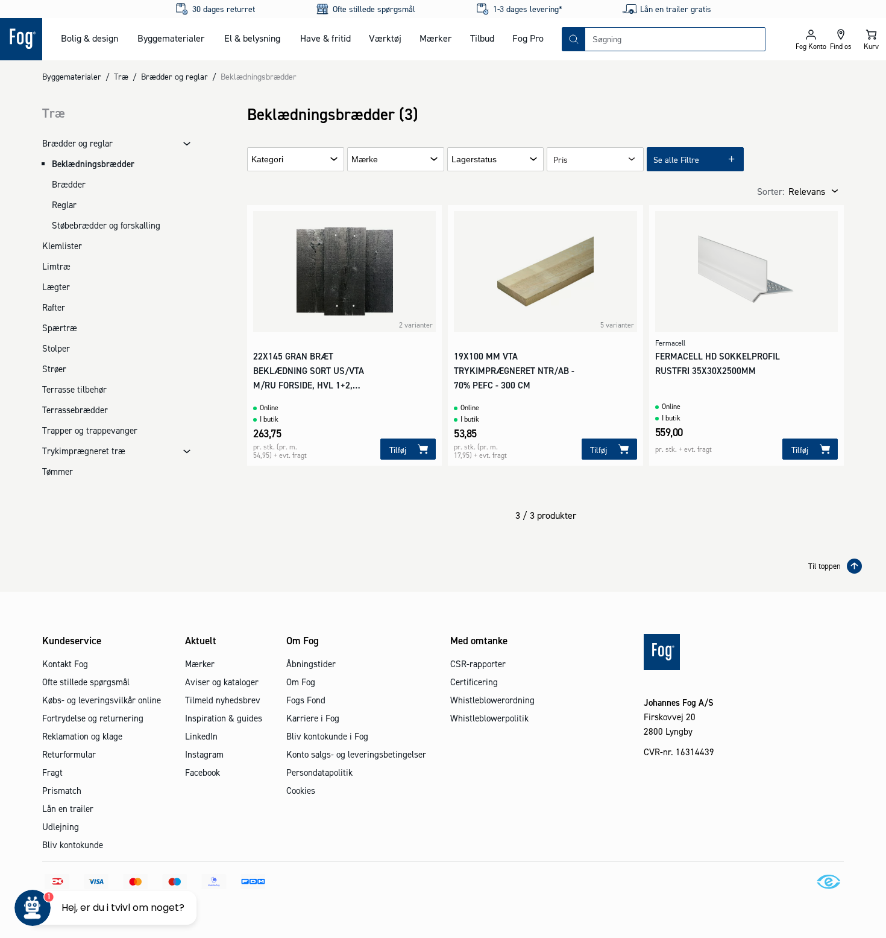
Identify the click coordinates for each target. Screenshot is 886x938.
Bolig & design (89, 38)
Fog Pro (528, 38)
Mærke (364, 159)
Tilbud (482, 38)
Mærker (435, 38)
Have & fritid (325, 38)
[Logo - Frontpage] (21, 39)
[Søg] (573, 39)
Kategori (267, 159)
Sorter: (770, 191)
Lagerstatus (474, 159)
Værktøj (385, 38)
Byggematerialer (170, 38)
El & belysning (252, 38)
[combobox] (675, 39)
